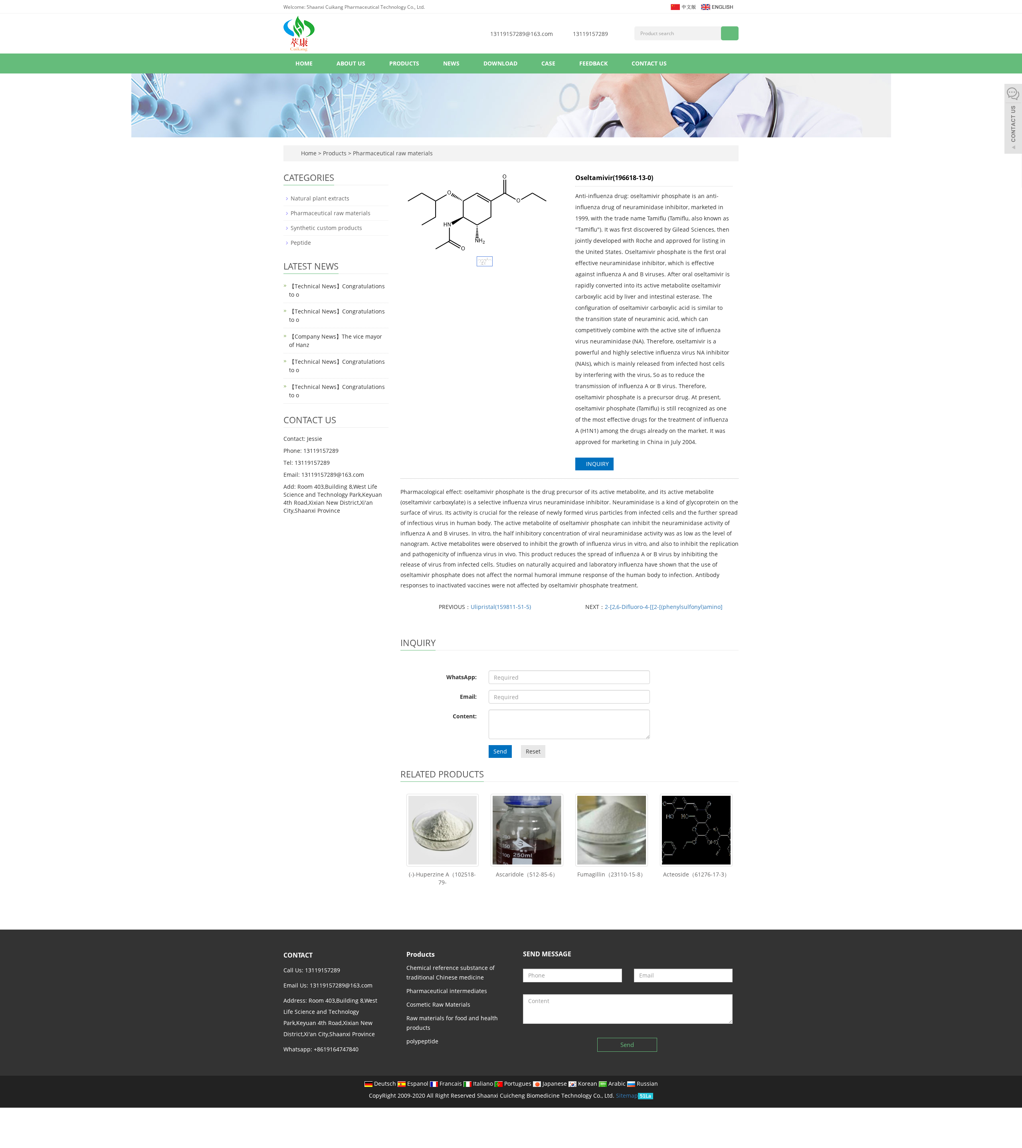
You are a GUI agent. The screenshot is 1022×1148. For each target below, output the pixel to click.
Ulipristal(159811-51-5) (501, 607)
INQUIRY (596, 464)
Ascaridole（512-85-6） (527, 874)
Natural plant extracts (320, 198)
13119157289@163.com (521, 34)
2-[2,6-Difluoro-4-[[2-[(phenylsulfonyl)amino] (664, 607)
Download (500, 63)
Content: (465, 716)
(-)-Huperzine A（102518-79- (442, 878)
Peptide (301, 242)
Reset (533, 751)
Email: (468, 696)
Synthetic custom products (326, 228)
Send (500, 751)
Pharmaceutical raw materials (392, 153)
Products (404, 63)
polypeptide (422, 1041)
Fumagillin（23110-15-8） (611, 874)
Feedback (593, 63)
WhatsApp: (461, 677)
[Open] (1013, 120)
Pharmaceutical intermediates (446, 991)
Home (304, 63)
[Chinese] (682, 6)
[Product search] (730, 33)
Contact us (649, 63)
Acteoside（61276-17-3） (696, 874)
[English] (716, 6)
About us (351, 63)
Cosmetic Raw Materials (438, 1004)
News (451, 63)
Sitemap (627, 1095)
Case (548, 63)
